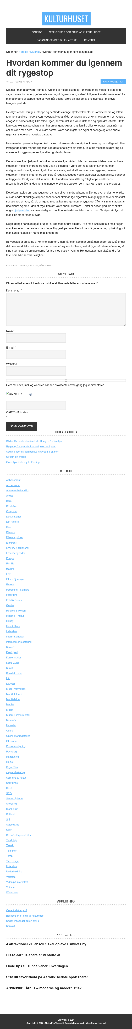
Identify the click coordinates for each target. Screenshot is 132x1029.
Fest (8, 574)
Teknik (10, 845)
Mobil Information (15, 688)
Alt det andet (13, 485)
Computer (11, 511)
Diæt (9, 527)
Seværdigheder (14, 798)
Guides (10, 605)
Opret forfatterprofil (16, 910)
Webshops (12, 892)
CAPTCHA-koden (17, 412)
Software (11, 814)
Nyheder (33, 265)
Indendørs (11, 631)
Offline (9, 730)
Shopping (11, 803)
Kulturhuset (66, 18)
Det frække (12, 521)
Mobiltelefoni (13, 699)
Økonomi (11, 741)
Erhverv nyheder (15, 553)
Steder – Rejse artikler (18, 835)
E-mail (11, 347)
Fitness (10, 584)
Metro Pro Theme (53, 1023)
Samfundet (12, 782)
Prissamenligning (15, 746)
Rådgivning (45, 265)
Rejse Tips (12, 767)
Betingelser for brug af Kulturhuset (25, 915)
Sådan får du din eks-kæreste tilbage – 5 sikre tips (34, 441)
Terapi (9, 855)
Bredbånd (11, 506)
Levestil (10, 683)
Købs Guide (12, 662)
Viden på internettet (17, 882)
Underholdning (14, 871)
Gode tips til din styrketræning (23, 462)
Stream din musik (16, 456)
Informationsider (15, 636)
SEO (9, 788)
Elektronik (11, 542)
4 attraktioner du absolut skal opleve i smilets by (46, 943)
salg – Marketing (15, 772)
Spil (8, 819)
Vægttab (10, 876)
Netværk (11, 720)
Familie (10, 563)
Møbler (10, 704)
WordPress (91, 1023)
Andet (9, 495)
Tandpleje (11, 840)
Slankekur (12, 809)
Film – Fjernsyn (15, 579)
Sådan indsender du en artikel (22, 920)
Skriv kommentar (113, 81)
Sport (9, 829)
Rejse (9, 761)
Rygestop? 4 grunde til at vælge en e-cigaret (31, 446)
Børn (9, 501)
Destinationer (13, 516)
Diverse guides (14, 537)
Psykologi (11, 751)
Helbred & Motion (16, 610)
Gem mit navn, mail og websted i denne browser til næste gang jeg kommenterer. (55, 385)
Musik (9, 709)
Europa (10, 558)
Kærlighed (12, 652)
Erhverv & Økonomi (17, 547)
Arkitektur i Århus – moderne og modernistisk (43, 987)
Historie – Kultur (15, 615)
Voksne (10, 887)
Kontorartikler (13, 657)
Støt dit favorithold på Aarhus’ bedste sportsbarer (47, 976)
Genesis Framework (74, 1023)
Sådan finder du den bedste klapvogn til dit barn (32, 451)
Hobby (10, 621)
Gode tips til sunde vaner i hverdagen (37, 965)
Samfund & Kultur (16, 777)
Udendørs (11, 866)
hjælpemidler (22, 210)
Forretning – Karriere (17, 589)
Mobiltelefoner (14, 694)
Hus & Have (13, 626)
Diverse (22, 265)
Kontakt (10, 926)
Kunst (9, 668)
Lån (8, 678)
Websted (11, 364)
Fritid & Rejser (14, 600)
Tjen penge (12, 861)
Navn (10, 331)
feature (10, 568)
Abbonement (13, 480)
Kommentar (14, 290)
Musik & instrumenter (18, 715)
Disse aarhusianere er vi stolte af (33, 954)
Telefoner (11, 850)
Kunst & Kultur (14, 673)
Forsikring (11, 594)
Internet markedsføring (18, 641)
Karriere (10, 647)
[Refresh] (31, 394)
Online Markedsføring (18, 736)
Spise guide (12, 824)
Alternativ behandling (17, 490)
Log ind (102, 1023)
